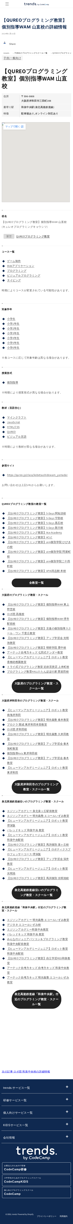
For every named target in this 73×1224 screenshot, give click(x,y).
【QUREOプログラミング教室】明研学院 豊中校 (36, 647)
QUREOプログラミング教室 (33, 236)
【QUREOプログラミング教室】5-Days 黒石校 (35, 523)
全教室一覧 (36, 583)
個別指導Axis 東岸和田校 (22, 753)
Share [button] (12, 43)
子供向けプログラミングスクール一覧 (30, 53)
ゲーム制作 (14, 261)
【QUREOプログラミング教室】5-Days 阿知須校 (36, 513)
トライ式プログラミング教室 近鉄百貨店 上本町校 (38, 666)
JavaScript (13, 422)
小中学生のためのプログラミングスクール (22, 1180)
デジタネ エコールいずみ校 (24, 924)
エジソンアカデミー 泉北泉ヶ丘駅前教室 (32, 811)
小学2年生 (13, 328)
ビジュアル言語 (16, 436)
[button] (7, 4)
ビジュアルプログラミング (23, 275)
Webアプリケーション (20, 266)
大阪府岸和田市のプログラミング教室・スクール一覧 (37, 786)
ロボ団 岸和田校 (17, 729)
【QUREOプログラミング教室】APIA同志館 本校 (36, 570)
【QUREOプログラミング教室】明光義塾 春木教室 (38, 719)
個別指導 (12, 382)
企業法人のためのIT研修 (15, 1168)
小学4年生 (13, 338)
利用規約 (64, 1216)
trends (6, 53)
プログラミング (16, 270)
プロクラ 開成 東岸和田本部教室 (27, 724)
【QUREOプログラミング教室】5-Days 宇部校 (35, 518)
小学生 (11, 318)
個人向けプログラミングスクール (18, 1192)
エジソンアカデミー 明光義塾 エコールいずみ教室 (38, 815)
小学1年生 (13, 323)
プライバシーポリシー (46, 1216)
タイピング (14, 280)
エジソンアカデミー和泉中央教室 (28, 929)
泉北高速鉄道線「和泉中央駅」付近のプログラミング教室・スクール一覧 (37, 999)
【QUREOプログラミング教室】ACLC (29, 537)
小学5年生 (13, 342)
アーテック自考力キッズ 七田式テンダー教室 (35, 652)
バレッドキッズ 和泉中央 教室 (25, 830)
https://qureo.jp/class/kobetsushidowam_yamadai (37, 475)
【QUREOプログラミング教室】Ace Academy (34, 532)
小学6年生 (13, 347)
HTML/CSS (13, 427)
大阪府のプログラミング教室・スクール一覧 (37, 686)
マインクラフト (16, 417)
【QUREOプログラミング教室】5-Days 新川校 (35, 527)
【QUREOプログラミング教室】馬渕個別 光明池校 (38, 878)
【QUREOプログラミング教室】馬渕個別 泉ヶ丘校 (38, 844)
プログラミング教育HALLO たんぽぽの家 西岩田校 (38, 671)
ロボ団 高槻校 (15, 614)
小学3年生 (13, 333)
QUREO (11, 431)
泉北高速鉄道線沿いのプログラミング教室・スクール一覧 (37, 892)
